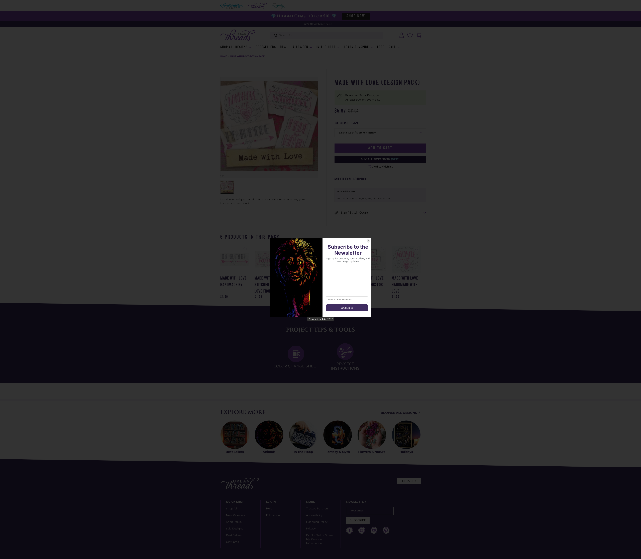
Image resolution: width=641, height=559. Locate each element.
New (283, 47)
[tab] (295, 357)
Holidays (406, 452)
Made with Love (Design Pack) (247, 56)
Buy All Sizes (380, 159)
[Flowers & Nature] (372, 435)
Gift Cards (232, 541)
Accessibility (314, 515)
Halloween (299, 47)
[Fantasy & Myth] (337, 435)
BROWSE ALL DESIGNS (399, 413)
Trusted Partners (317, 508)
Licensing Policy (317, 521)
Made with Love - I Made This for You (371, 285)
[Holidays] (406, 435)
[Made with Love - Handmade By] (234, 259)
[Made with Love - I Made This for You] (371, 259)
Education (273, 515)
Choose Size (347, 123)
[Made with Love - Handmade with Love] (406, 259)
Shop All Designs (234, 47)
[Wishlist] (409, 35)
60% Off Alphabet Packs (318, 24)
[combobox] (326, 35)
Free (381, 47)
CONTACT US (408, 481)
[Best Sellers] (235, 435)
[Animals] (269, 435)
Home (223, 56)
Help (269, 508)
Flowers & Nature (371, 452)
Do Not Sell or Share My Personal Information (319, 539)
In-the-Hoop (326, 47)
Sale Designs (234, 528)
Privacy (311, 528)
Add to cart (380, 148)
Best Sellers (235, 452)
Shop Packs (234, 521)
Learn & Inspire (356, 47)
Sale (392, 47)
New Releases (235, 515)
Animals (269, 452)
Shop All (231, 508)
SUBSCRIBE (358, 520)
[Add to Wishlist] (245, 249)
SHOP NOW (356, 16)
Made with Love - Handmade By (234, 281)
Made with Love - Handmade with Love (406, 285)
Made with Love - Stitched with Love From (269, 285)
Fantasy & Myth (338, 452)
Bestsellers (266, 47)
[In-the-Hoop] (303, 435)
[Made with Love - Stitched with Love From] (269, 259)
